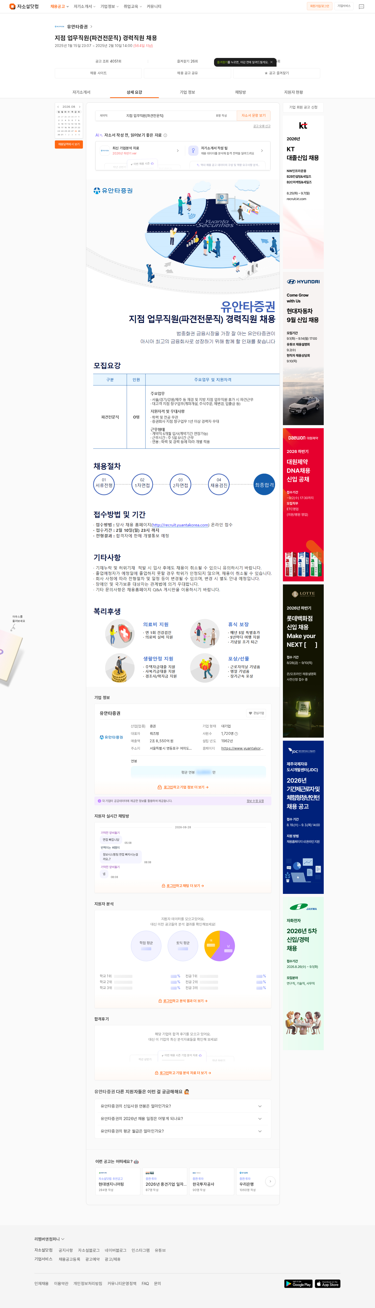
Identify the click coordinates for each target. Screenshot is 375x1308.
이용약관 (61, 1283)
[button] (140, 155)
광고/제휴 (113, 1259)
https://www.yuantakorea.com (247, 748)
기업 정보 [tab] (187, 92)
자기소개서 (83, 6)
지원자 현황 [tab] (293, 92)
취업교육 (131, 6)
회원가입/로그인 (319, 6)
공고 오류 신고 (261, 126)
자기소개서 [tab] (81, 92)
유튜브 (160, 1250)
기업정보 (108, 6)
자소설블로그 (89, 1250)
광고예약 (92, 1259)
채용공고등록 (69, 1259)
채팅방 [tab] (240, 92)
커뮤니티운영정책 (122, 1283)
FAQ (145, 1283)
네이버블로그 (116, 1250)
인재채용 (41, 1283)
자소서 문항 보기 (253, 115)
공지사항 (66, 1250)
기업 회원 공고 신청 (303, 107)
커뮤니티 (154, 6)
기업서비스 (344, 6)
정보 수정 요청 (255, 801)
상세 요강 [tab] (134, 92)
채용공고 (58, 6)
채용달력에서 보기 (69, 144)
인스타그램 (141, 1250)
